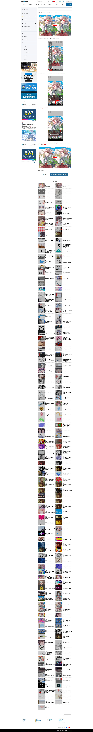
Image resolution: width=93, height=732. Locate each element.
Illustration (50, 719)
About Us (60, 720)
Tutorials (24, 720)
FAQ (23, 721)
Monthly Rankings (39, 721)
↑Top (67, 715)
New (37, 719)
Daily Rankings (38, 720)
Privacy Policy (61, 719)
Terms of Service (61, 718)
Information (24, 719)
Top (23, 718)
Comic (49, 720)
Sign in (60, 1)
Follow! (28, 96)
